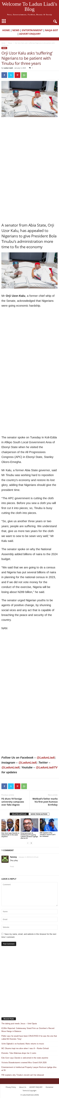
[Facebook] (4, 75)
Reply (12, 866)
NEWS (15, 30)
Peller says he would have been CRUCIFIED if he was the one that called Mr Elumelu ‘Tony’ (29, 1037)
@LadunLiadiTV (46, 767)
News (10, 43)
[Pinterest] (17, 75)
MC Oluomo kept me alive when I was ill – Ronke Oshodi (25, 1048)
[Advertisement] (29, 149)
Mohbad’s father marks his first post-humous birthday (45, 801)
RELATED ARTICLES (19, 814)
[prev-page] (27, 842)
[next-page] (31, 842)
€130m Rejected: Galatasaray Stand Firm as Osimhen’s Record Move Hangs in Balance (27, 1029)
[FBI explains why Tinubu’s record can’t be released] (49, 824)
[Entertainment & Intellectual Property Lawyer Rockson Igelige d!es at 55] (29, 825)
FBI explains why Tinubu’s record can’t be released (47, 834)
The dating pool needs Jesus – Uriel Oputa (19, 1023)
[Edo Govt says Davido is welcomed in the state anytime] (10, 825)
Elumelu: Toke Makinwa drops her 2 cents (18, 1053)
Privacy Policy (11, 1087)
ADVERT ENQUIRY (30, 33)
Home (3, 43)
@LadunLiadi (46, 757)
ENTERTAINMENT (32, 30)
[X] (11, 75)
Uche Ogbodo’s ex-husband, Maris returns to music (22, 1044)
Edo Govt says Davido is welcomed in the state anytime (10, 834)
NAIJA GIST (51, 30)
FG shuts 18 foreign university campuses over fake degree (12, 801)
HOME (6, 30)
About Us (22, 1087)
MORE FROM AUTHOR (39, 814)
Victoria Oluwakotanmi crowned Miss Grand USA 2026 (24, 1062)
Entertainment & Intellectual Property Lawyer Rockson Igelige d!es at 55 (29, 835)
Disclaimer (49, 1087)
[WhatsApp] (24, 75)
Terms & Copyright (29, 1090)
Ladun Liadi (8, 68)
